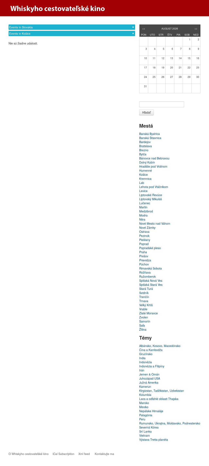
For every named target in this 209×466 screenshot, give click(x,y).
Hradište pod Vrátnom (153, 166)
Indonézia (145, 362)
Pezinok (144, 236)
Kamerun (145, 386)
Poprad (144, 244)
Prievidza (145, 260)
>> (196, 28)
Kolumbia (145, 395)
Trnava (143, 301)
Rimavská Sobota (150, 268)
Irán (141, 370)
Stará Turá (146, 289)
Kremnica (145, 179)
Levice (143, 191)
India (142, 358)
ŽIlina (142, 329)
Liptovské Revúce (150, 195)
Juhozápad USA (149, 378)
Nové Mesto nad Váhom (154, 223)
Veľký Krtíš (146, 305)
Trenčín (144, 297)
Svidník (144, 293)
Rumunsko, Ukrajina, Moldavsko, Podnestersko (169, 423)
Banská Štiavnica (150, 138)
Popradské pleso (150, 248)
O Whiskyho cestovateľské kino (29, 454)
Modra (143, 215)
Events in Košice (19, 33)
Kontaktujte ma (104, 454)
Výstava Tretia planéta (153, 439)
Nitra (142, 219)
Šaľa (142, 325)
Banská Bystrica (149, 134)
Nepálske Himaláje (151, 411)
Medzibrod (146, 211)
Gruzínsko (145, 354)
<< (143, 28)
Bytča (142, 154)
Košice (143, 174)
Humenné (145, 170)
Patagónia (145, 415)
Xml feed (84, 454)
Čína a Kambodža (150, 350)
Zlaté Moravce (148, 313)
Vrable (143, 309)
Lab (141, 183)
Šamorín (144, 321)
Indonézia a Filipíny (151, 366)
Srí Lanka (145, 431)
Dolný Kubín (147, 162)
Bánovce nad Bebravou (154, 158)
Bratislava (145, 146)
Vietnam (144, 435)
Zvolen (143, 317)
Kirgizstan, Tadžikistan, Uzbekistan (161, 391)
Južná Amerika (148, 382)
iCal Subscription (63, 454)
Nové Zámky (147, 227)
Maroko (144, 403)
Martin (143, 207)
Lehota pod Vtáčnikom (153, 187)
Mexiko (143, 407)
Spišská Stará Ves (150, 285)
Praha (143, 252)
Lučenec (144, 203)
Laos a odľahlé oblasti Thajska (158, 399)
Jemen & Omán (149, 374)
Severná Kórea (149, 427)
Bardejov (145, 142)
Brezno (143, 150)
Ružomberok (147, 276)
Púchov (144, 264)
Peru (142, 419)
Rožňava (145, 272)
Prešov (143, 256)
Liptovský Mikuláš (150, 199)
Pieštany (144, 240)
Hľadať (146, 112)
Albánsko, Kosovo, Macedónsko (159, 346)
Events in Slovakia (21, 27)
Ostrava (144, 232)
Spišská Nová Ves (150, 280)
